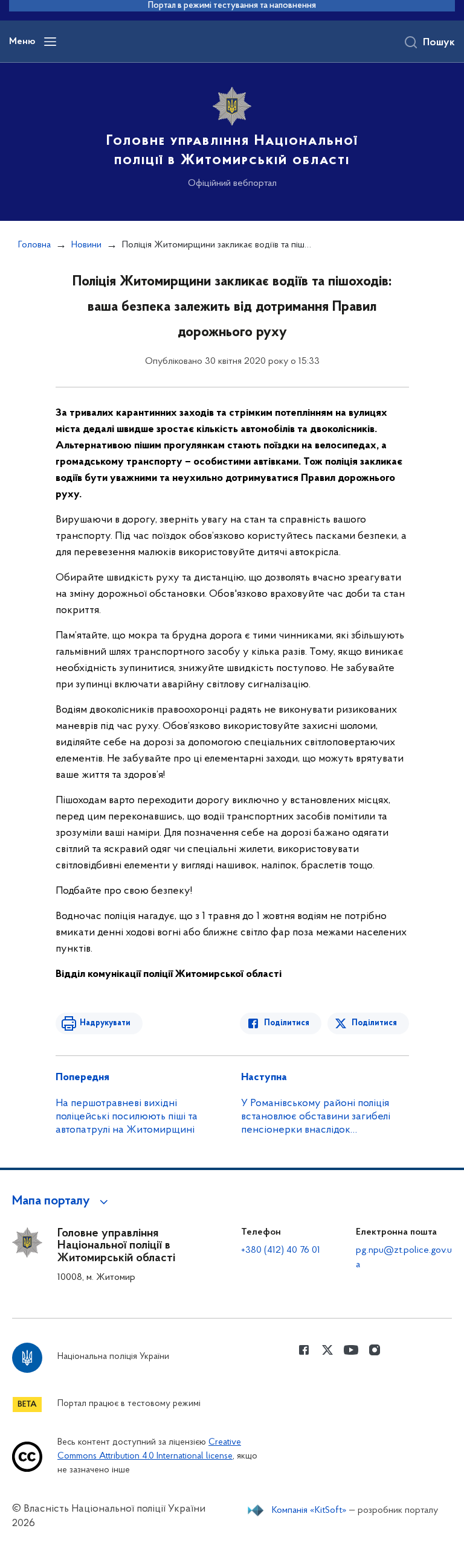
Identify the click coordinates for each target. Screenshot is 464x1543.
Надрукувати (105, 1023)
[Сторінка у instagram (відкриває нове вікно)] (374, 1350)
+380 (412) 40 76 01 (280, 1250)
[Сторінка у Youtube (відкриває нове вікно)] (351, 1350)
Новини (86, 245)
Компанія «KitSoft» (309, 1510)
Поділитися (286, 1023)
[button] (62, 1201)
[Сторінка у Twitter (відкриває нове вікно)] (327, 1350)
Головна (34, 245)
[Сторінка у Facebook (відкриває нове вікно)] (304, 1350)
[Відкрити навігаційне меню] (50, 42)
